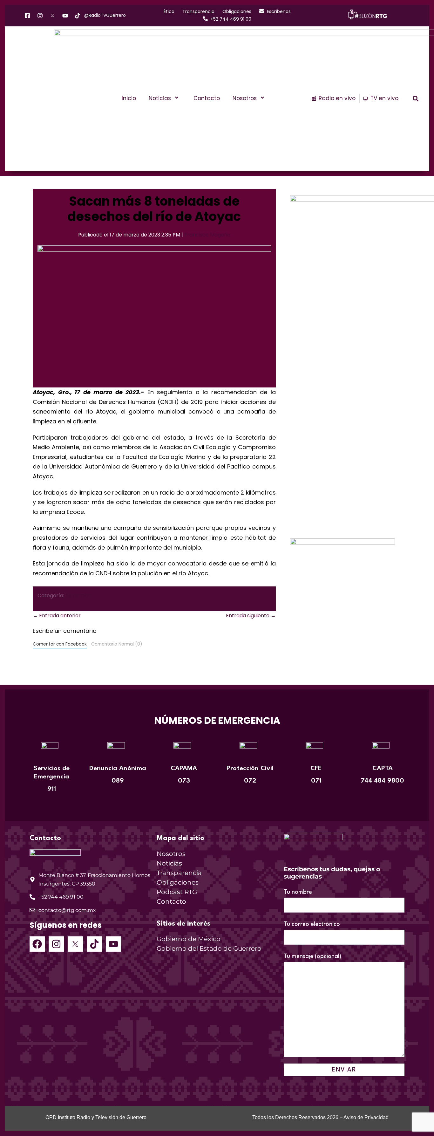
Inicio (129, 98)
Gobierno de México (188, 939)
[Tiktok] (94, 944)
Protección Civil (250, 768)
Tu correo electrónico (312, 924)
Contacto (206, 98)
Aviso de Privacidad (366, 1117)
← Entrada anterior (57, 615)
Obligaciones (178, 882)
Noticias (160, 98)
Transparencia (179, 873)
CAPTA (382, 768)
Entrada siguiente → (251, 615)
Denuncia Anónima (117, 768)
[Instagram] (56, 944)
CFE (316, 768)
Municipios (78, 595)
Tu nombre (298, 892)
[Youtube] (113, 944)
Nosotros (245, 98)
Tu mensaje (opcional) (312, 956)
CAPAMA (184, 768)
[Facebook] (37, 944)
